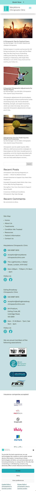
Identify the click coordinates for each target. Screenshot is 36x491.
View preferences (18, 480)
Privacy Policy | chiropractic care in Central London (23, 486)
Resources (9, 232)
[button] (33, 450)
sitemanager (10, 43)
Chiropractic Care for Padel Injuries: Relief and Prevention (16, 138)
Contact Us (9, 239)
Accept (18, 471)
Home (7, 220)
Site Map (7, 216)
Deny (18, 475)
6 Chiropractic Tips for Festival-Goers (16, 41)
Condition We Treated (13, 229)
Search (29, 164)
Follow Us (7, 276)
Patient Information (12, 236)
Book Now (16, 2)
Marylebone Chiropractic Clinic (16, 245)
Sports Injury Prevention (15, 93)
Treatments (9, 226)
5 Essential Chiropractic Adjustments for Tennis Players (18, 88)
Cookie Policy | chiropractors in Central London (7, 486)
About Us (8, 223)
